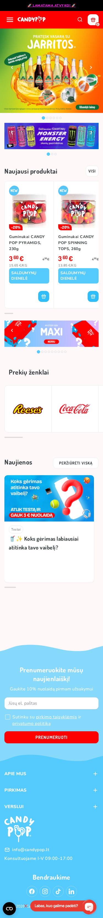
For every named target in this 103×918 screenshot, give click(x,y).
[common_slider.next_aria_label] (91, 67)
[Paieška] (79, 19)
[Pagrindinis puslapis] (32, 19)
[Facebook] (31, 891)
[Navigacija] (10, 19)
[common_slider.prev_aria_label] (12, 67)
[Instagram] (45, 891)
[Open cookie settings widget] (9, 908)
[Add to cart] (43, 296)
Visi (92, 171)
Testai (16, 529)
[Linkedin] (71, 891)
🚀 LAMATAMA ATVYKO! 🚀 (51, 5)
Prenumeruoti (51, 737)
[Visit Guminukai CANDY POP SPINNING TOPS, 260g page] (78, 208)
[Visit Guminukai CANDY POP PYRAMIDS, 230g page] (29, 208)
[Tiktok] (58, 891)
